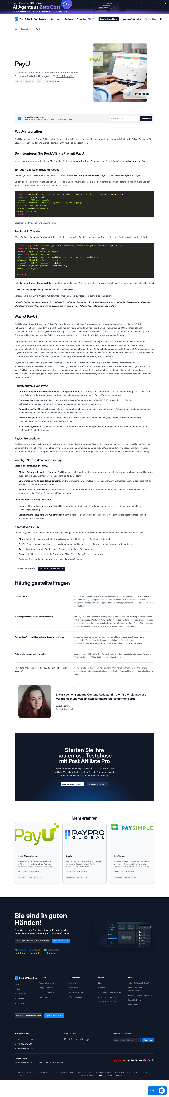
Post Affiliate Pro (65, 76)
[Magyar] (132, 1060)
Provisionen (30, 237)
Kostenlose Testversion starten (28, 1015)
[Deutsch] (115, 1060)
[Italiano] (136, 1060)
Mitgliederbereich (46, 988)
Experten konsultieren (108, 19)
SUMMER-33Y (47, 11)
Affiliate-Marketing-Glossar (108, 997)
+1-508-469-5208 (25, 1048)
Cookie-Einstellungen (87, 1075)
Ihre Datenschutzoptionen (113, 1075)
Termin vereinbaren (96, 784)
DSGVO (144, 1072)
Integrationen (26, 29)
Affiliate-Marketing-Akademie (109, 992)
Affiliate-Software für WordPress (140, 995)
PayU (38, 29)
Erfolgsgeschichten (76, 992)
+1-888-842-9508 (26, 1044)
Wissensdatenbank (46, 983)
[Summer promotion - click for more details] (84, 7)
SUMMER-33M (25, 11)
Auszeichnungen (75, 988)
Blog (100, 983)
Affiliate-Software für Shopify (139, 983)
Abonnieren (146, 118)
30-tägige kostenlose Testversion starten (32, 941)
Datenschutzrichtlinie (103, 1072)
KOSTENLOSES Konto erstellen (51, 569)
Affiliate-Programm (76, 997)
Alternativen (19, 1003)
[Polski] (144, 1060)
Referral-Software (134, 1000)
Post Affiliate (56, 302)
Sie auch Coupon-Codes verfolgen (36, 283)
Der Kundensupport (54, 515)
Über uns (72, 983)
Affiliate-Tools (133, 1005)
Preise (17, 984)
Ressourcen (55, 19)
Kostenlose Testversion (131, 19)
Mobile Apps (19, 998)
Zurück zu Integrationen (25, 569)
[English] (120, 1060)
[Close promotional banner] (165, 3)
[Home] (16, 29)
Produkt (42, 19)
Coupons (133, 161)
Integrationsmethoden (23, 994)
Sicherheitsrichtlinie (84, 1072)
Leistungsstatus (45, 997)
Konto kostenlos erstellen (72, 784)
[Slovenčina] (153, 1060)
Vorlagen (101, 988)
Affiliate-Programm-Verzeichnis (110, 1002)
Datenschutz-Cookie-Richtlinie (126, 1072)
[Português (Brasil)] (149, 1060)
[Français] (128, 1060)
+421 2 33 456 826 (26, 1039)
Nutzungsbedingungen (64, 1072)
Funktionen (19, 989)
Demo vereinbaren (61, 941)
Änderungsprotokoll (46, 992)
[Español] (124, 1060)
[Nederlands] (140, 1060)
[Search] (95, 19)
